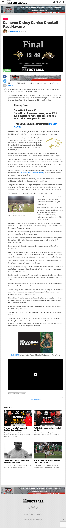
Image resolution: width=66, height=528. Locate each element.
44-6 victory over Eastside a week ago (31, 172)
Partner (26, 514)
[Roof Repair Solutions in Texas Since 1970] (33, 13)
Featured (22, 393)
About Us (32, 514)
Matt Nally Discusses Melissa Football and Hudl (47, 429)
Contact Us (39, 514)
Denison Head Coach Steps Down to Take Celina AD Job (47, 461)
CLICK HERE (15, 355)
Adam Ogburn (13, 31)
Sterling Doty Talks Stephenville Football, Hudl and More (16, 429)
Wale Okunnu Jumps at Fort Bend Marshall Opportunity (16, 461)
